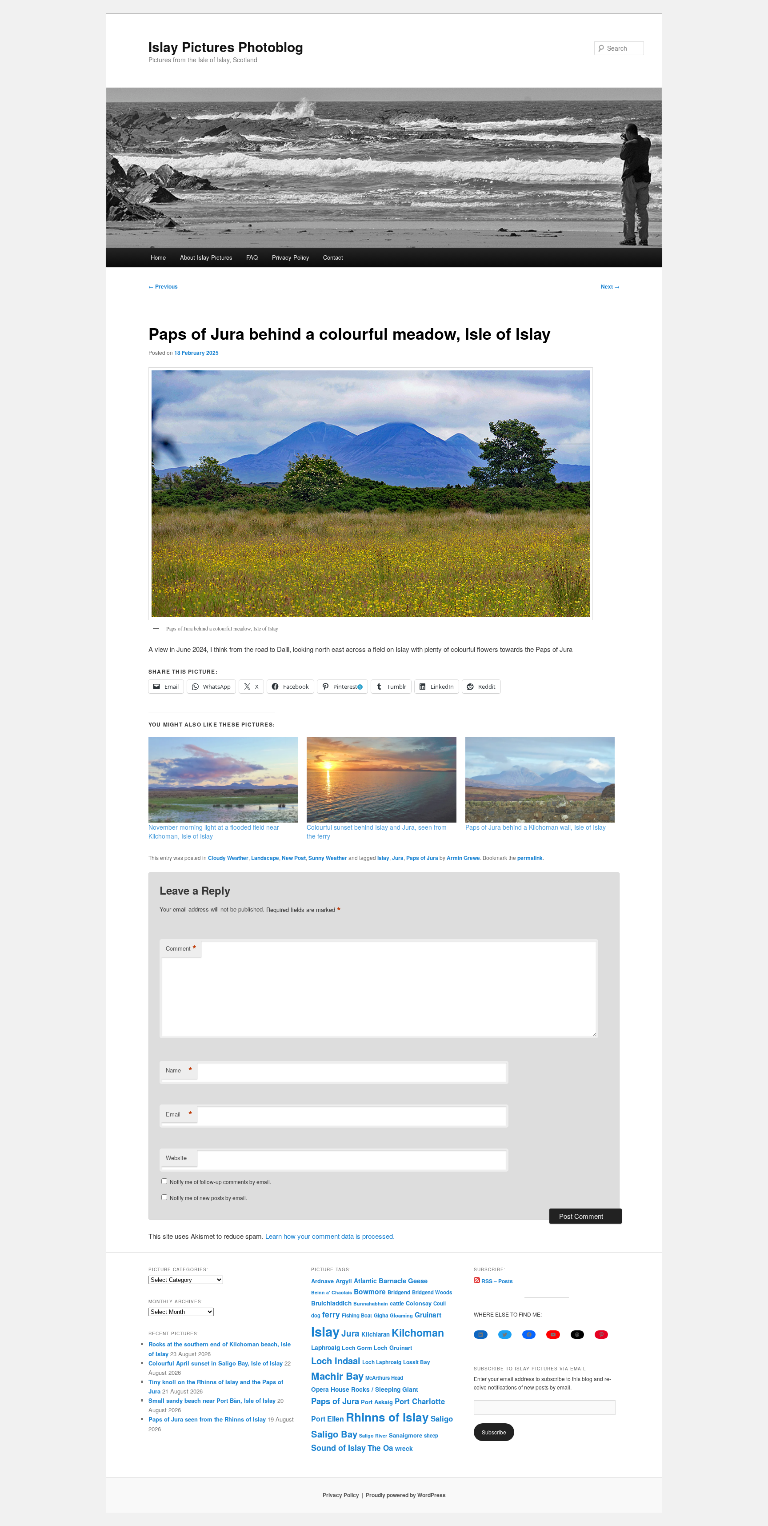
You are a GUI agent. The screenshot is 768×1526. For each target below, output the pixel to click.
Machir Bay (337, 1376)
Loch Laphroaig (381, 1362)
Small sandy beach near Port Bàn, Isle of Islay (212, 1400)
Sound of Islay (338, 1448)
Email (179, 1114)
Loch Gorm (357, 1348)
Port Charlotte (420, 1401)
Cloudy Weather (228, 858)
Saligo (442, 1418)
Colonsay (419, 1303)
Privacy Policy (290, 257)
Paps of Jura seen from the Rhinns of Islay (207, 1419)
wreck (404, 1448)
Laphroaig (325, 1347)
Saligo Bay (334, 1433)
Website (176, 1157)
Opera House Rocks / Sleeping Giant (364, 1389)
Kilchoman (418, 1332)
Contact (333, 257)
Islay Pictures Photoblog (225, 46)
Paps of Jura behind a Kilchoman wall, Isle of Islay (535, 827)
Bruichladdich (331, 1303)
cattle (397, 1303)
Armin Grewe (463, 858)
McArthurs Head (384, 1377)
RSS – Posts (496, 1281)
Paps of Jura (422, 858)
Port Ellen (327, 1419)
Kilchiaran (375, 1334)
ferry (331, 1314)
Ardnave (322, 1281)
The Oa (380, 1447)
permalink (530, 858)
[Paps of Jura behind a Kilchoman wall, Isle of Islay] (540, 779)
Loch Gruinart (393, 1347)
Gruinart (428, 1315)
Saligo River (373, 1435)
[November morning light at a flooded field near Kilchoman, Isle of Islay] (223, 779)
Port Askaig (377, 1401)
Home (158, 257)
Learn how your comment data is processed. (330, 1236)
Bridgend (399, 1292)
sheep (431, 1435)
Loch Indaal (335, 1360)
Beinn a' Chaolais (331, 1292)
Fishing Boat (357, 1315)
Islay (383, 858)
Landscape (265, 858)
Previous (163, 286)
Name (179, 1070)
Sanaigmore (405, 1435)
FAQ (252, 257)
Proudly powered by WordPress (406, 1495)
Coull (439, 1303)
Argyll (344, 1281)
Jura (398, 858)
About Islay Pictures (206, 257)
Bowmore (370, 1291)
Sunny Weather (327, 858)
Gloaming (401, 1315)
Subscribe (494, 1432)
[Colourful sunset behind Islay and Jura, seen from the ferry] (381, 779)
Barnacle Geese (403, 1280)
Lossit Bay (416, 1362)
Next (610, 286)
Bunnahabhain (370, 1303)
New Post (294, 858)
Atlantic (365, 1280)
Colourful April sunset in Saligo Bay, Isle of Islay (215, 1363)
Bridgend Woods (432, 1292)
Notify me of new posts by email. (208, 1197)
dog (315, 1315)
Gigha (381, 1315)
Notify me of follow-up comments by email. (220, 1181)
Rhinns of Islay (387, 1417)
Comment (181, 948)
